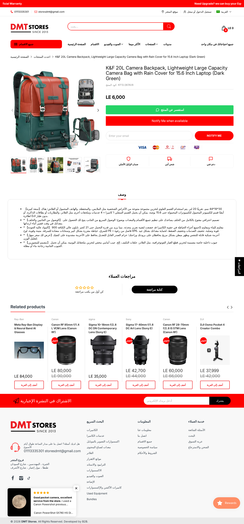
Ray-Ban (19, 319)
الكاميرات (92, 430)
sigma (92, 319)
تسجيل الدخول (203, 11)
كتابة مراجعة (155, 289)
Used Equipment (97, 493)
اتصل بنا (142, 435)
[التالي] (12, 110)
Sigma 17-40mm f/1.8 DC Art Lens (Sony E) (139, 326)
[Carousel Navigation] (230, 307)
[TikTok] (28, 478)
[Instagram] (21, 478)
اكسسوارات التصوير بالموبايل (103, 441)
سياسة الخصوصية (147, 447)
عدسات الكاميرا (95, 435)
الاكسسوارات (94, 470)
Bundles (92, 499)
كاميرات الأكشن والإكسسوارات (104, 487)
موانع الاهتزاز (94, 458)
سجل (190, 11)
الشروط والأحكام (147, 452)
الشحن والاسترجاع (198, 447)
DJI (202, 319)
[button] (224, 11)
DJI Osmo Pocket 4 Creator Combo (212, 326)
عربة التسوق (195, 441)
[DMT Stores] (29, 28)
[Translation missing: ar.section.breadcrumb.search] (169, 26)
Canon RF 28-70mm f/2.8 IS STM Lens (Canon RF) (176, 328)
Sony (128, 319)
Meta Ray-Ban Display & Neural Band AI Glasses (28, 328)
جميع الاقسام (145, 441)
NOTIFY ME (214, 135)
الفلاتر (90, 452)
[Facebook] (12, 478)
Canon (55, 319)
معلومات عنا (144, 430)
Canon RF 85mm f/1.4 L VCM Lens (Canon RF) (65, 328)
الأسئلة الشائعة (196, 430)
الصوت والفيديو (95, 476)
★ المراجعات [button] (239, 266)
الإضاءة (91, 481)
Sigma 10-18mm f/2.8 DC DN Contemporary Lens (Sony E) (103, 328)
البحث (191, 435)
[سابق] (98, 110)
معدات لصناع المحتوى (99, 447)
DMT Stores (29, 521)
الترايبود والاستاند (96, 464)
